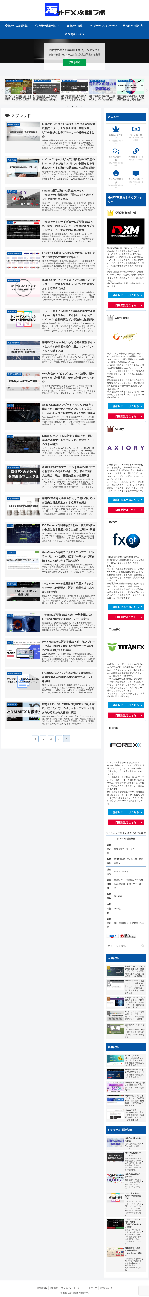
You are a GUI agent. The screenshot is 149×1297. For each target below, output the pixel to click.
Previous (2, 90)
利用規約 (54, 1288)
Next (146, 90)
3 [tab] (76, 106)
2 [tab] (72, 106)
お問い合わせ (106, 1288)
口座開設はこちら (125, 305)
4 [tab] (81, 106)
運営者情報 (42, 1288)
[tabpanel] (18, 90)
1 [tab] (67, 106)
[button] (143, 946)
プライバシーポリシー (71, 1288)
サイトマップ (91, 1288)
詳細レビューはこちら (126, 295)
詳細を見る (74, 62)
